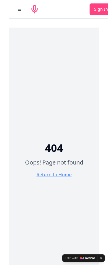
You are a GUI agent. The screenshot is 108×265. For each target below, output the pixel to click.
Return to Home (54, 174)
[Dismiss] (101, 258)
